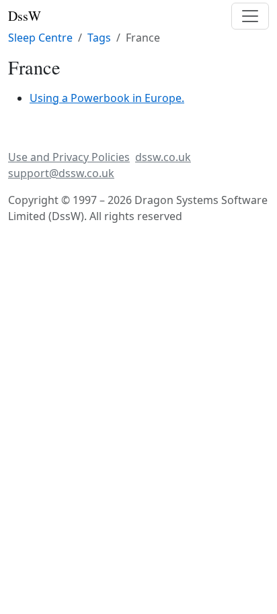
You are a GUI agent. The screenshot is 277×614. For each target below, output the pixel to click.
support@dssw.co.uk (61, 173)
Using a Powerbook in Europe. (107, 98)
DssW (24, 16)
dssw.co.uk (163, 157)
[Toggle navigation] (250, 16)
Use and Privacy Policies (69, 157)
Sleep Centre (40, 37)
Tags (99, 37)
